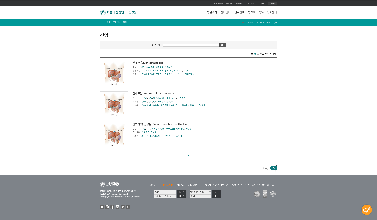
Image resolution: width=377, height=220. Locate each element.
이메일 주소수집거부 (252, 185)
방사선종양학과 (157, 74)
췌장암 (179, 70)
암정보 (252, 12)
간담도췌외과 (170, 74)
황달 (143, 67)
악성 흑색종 (146, 70)
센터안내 (226, 12)
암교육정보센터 (268, 12)
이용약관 (180, 185)
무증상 (144, 97)
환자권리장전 (155, 185)
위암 (166, 70)
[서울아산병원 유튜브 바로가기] (102, 207)
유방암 (155, 70)
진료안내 (239, 12)
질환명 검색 (155, 45)
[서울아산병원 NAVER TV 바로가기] (123, 207)
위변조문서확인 (237, 185)
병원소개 (212, 12)
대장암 (186, 70)
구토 (148, 128)
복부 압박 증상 (157, 128)
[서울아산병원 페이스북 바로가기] (112, 207)
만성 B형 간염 (159, 101)
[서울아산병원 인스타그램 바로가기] (107, 207)
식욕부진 (168, 67)
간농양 (144, 101)
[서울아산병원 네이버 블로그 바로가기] (118, 207)
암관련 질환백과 (263, 22)
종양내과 (145, 74)
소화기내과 (146, 104)
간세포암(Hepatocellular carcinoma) (154, 93)
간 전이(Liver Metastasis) (148, 63)
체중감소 (159, 67)
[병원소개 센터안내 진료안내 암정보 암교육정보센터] (188, 5)
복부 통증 (150, 67)
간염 (150, 101)
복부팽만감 (170, 128)
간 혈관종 (145, 132)
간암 (275, 22)
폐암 (161, 70)
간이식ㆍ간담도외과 (186, 74)
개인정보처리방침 (168, 185)
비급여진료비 (206, 185)
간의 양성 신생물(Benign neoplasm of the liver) (161, 124)
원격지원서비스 (268, 185)
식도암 (172, 70)
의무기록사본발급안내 (221, 185)
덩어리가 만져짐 (169, 97)
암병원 (133, 12)
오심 (143, 128)
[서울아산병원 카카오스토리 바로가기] (128, 207)
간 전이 (170, 101)
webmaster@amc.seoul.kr (119, 193)
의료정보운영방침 (192, 185)
